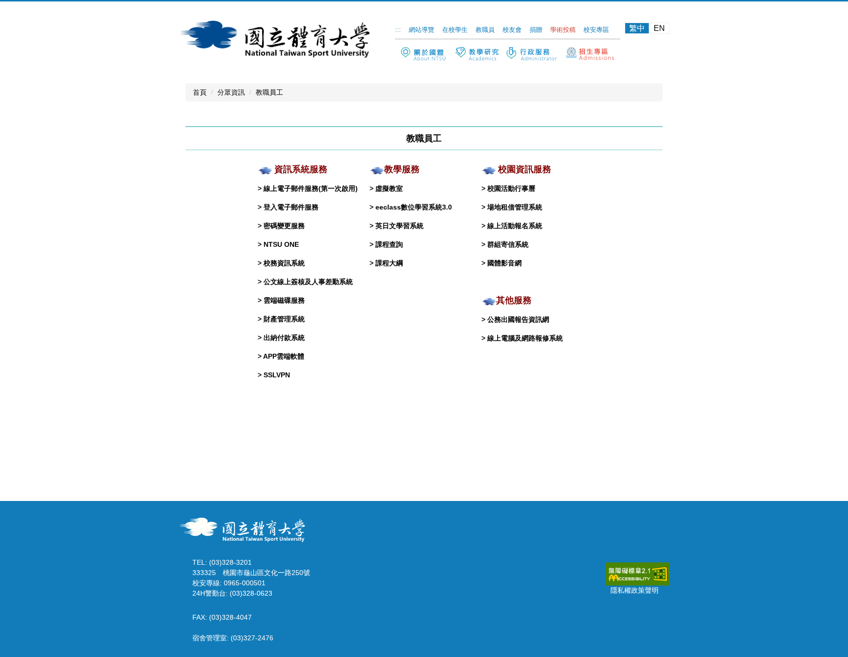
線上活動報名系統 (514, 226)
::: (398, 29)
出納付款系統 (284, 338)
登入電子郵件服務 (291, 207)
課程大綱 (389, 263)
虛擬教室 (389, 188)
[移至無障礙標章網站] (637, 574)
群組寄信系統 (508, 244)
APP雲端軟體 (283, 356)
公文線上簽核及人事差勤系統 (308, 282)
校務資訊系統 (284, 263)
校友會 (512, 29)
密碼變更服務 (284, 226)
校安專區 (596, 29)
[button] (423, 54)
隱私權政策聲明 (634, 590)
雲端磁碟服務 (284, 300)
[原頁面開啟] (477, 55)
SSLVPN (277, 375)
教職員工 (269, 92)
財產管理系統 (284, 319)
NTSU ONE (281, 244)
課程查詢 (389, 244)
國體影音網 (504, 263)
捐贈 (536, 29)
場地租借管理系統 (514, 207)
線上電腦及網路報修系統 (525, 338)
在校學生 (455, 29)
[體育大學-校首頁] (245, 529)
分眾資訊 (231, 92)
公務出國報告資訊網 (518, 319)
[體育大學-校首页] (277, 38)
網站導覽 (421, 29)
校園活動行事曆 (511, 188)
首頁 (200, 92)
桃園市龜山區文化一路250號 (266, 573)
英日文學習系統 (399, 226)
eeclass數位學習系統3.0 (413, 207)
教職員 (485, 29)
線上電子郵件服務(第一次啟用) (311, 188)
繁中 (637, 28)
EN (659, 28)
